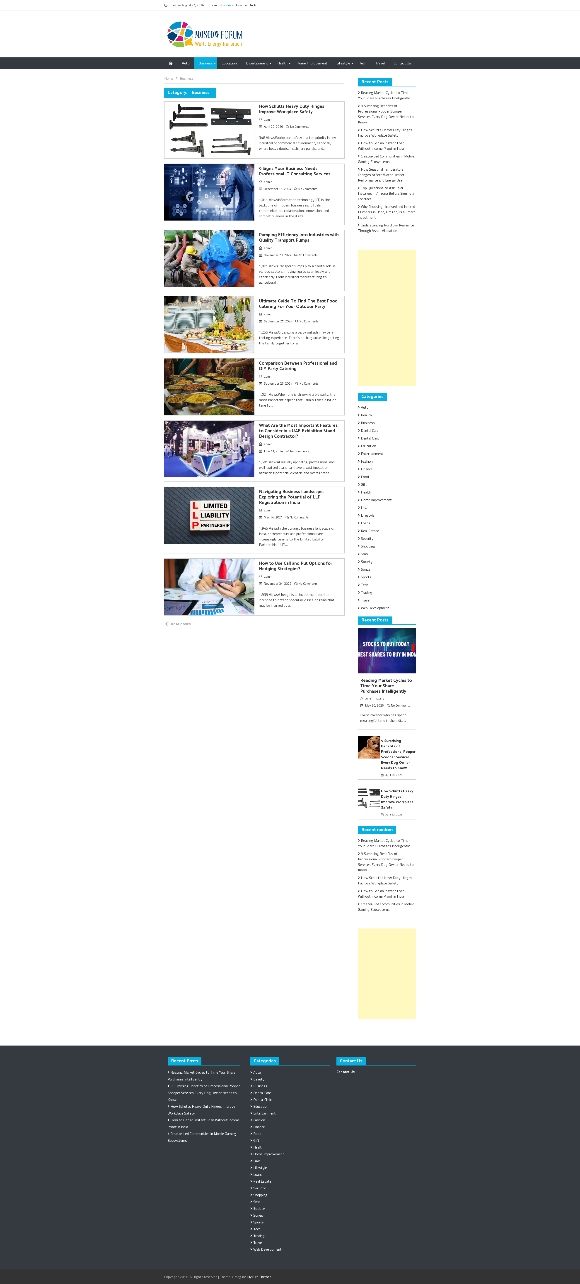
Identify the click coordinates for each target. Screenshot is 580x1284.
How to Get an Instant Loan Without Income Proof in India (381, 145)
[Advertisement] (392, 318)
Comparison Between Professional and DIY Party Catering (298, 366)
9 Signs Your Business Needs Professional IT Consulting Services (294, 171)
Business (226, 5)
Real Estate (370, 530)
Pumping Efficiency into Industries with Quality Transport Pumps (299, 237)
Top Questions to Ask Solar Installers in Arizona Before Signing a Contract (386, 193)
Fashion (367, 461)
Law (364, 507)
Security (367, 538)
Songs (366, 569)
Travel (213, 5)
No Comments (299, 126)
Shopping (368, 546)
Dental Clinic (370, 438)
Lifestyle (343, 63)
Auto (186, 63)
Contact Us (402, 63)
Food (365, 476)
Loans (365, 523)
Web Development (375, 608)
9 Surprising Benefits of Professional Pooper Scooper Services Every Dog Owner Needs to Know (386, 114)
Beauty (366, 415)
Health (282, 63)
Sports (366, 577)
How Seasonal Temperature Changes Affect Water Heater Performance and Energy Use (381, 175)
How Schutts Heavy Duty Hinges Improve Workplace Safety (291, 109)
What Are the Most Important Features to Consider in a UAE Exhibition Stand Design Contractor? (298, 431)
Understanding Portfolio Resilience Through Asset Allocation (386, 227)
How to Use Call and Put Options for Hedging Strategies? (295, 566)
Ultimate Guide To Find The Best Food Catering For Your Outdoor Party (298, 303)
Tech (253, 5)
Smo (364, 554)
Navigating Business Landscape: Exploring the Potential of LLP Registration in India (291, 497)
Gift (364, 484)
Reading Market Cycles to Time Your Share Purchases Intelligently (384, 95)
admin (268, 119)
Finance (241, 5)
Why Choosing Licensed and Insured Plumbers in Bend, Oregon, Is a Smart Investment (386, 212)
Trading (366, 592)
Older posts (180, 624)
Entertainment (257, 63)
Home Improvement (312, 63)
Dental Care (370, 430)
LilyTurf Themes (259, 1276)
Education (229, 63)
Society (366, 561)
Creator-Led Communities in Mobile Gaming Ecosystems (386, 158)
